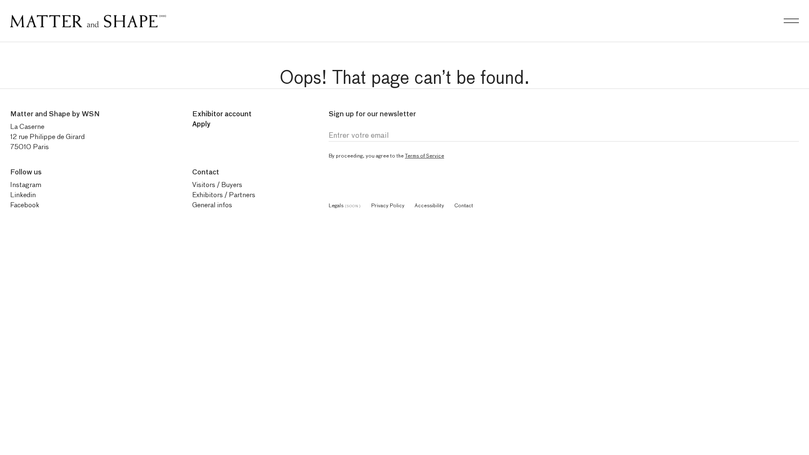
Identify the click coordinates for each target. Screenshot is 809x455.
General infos (212, 205)
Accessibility (429, 205)
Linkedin (23, 195)
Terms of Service (424, 155)
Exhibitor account (222, 114)
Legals (345, 205)
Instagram (25, 185)
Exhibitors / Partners (223, 195)
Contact (463, 205)
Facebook (24, 205)
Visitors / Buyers (217, 185)
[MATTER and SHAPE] (88, 19)
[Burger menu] (791, 21)
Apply (201, 124)
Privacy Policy (387, 205)
